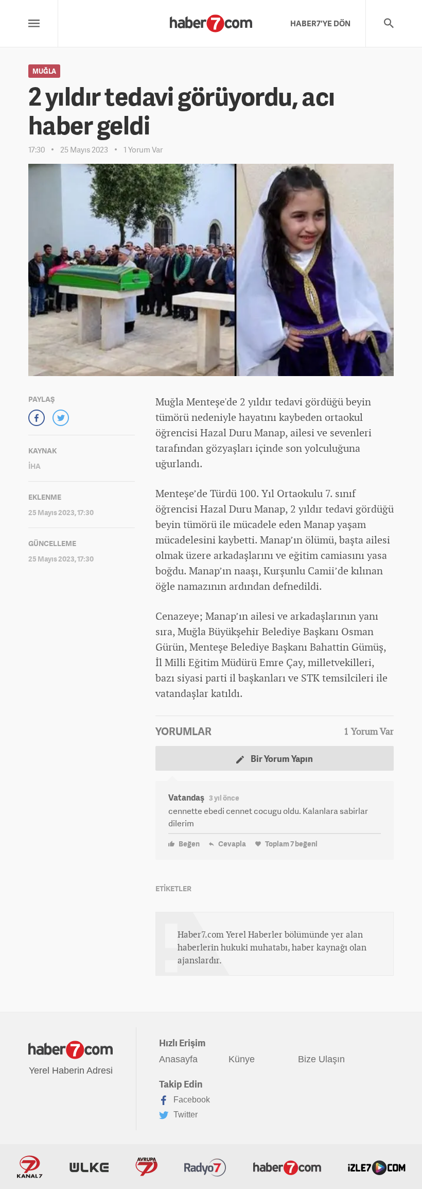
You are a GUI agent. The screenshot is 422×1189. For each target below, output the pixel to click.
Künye (241, 1059)
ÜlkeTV (89, 1167)
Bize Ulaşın (321, 1059)
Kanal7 (30, 1167)
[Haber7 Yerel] (211, 20)
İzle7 (377, 1167)
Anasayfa (178, 1059)
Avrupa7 (146, 1167)
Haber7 (287, 1167)
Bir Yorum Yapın (281, 758)
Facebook (190, 1099)
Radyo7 (205, 1167)
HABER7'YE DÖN (320, 23)
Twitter (184, 1114)
